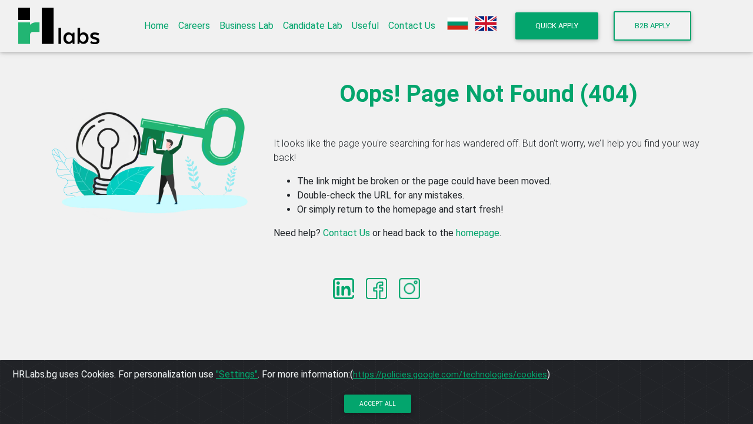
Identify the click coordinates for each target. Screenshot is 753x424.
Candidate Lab (312, 25)
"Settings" (237, 374)
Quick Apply (556, 25)
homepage (477, 232)
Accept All (377, 404)
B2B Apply (652, 25)
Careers (194, 25)
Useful (365, 25)
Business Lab (246, 25)
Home (156, 25)
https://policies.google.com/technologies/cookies (450, 374)
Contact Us (411, 25)
